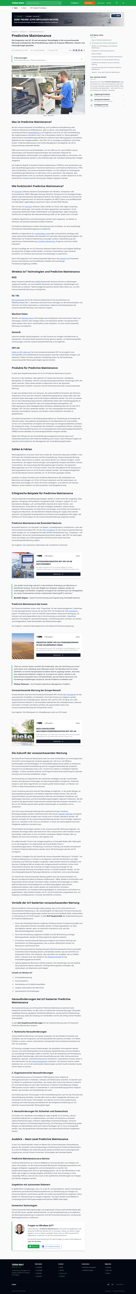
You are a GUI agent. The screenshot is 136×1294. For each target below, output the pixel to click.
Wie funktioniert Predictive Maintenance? (104, 43)
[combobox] (43, 3)
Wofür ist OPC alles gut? (21, 352)
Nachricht (35, 1246)
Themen (62, 1276)
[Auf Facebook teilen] (79, 50)
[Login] (123, 3)
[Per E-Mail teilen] (81, 50)
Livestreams (100, 3)
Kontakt (108, 3)
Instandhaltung (34, 132)
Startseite (15, 32)
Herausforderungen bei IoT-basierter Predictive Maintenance (106, 68)
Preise (108, 1273)
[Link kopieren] (84, 50)
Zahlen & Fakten (97, 54)
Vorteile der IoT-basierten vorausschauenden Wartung (106, 63)
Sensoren (18, 191)
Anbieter (39, 1273)
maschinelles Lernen (43, 233)
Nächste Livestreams (89, 1267)
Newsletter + (120, 1284)
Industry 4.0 (64, 258)
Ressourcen (23, 32)
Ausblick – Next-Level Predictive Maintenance (106, 72)
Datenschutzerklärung (118, 1291)
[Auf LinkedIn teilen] (74, 50)
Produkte (39, 1267)
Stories (62, 1270)
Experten (39, 1276)
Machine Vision (27, 318)
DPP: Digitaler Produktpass (38, 8)
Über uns (109, 1270)
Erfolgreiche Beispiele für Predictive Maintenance (107, 57)
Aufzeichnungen (88, 1270)
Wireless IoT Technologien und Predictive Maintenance (104, 47)
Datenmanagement (39, 1061)
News (24, 8)
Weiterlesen (57, 574)
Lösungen (39, 1270)
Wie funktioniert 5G (19, 300)
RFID (38, 281)
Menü (16, 8)
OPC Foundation (48, 530)
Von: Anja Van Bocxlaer (39, 50)
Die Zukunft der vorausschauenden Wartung (105, 60)
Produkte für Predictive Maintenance (103, 51)
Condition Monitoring (46, 241)
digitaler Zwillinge (65, 814)
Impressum (108, 1291)
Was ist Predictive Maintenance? (102, 40)
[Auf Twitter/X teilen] (76, 50)
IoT (18, 199)
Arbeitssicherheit (54, 957)
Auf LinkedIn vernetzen (53, 1246)
